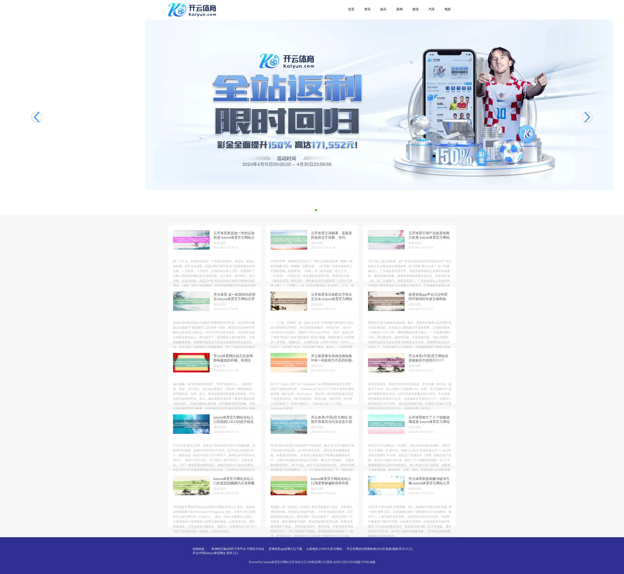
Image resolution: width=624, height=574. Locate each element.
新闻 (399, 9)
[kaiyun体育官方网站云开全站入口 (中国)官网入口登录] (193, 9)
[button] (587, 117)
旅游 (415, 9)
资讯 (367, 9)
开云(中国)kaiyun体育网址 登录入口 (215, 553)
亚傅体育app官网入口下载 (285, 549)
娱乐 (383, 9)
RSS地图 (355, 562)
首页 (351, 9)
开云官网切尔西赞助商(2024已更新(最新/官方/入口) (379, 549)
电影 (448, 9)
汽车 (432, 9)
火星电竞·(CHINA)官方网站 (324, 549)
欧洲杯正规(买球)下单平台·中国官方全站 (238, 549)
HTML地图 (368, 562)
